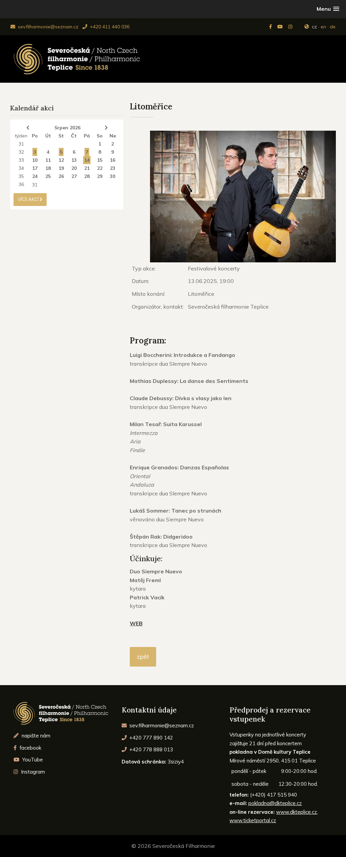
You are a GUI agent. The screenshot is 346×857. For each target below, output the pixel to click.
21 (87, 168)
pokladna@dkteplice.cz (275, 803)
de (333, 27)
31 (21, 144)
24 (35, 176)
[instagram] (291, 27)
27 (74, 176)
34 (21, 168)
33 (21, 160)
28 (87, 176)
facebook (29, 748)
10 (35, 160)
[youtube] (280, 27)
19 (61, 168)
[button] (328, 9)
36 (21, 184)
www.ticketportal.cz (252, 820)
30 (112, 176)
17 (35, 168)
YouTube (32, 759)
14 (87, 160)
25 (48, 176)
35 (21, 176)
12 (61, 160)
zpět (143, 656)
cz (314, 27)
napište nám (35, 735)
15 (99, 160)
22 (99, 168)
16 (112, 160)
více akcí (29, 199)
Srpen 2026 (67, 128)
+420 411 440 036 (109, 27)
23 (112, 168)
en (323, 27)
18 (48, 168)
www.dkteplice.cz (296, 812)
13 (74, 160)
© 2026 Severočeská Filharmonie (173, 845)
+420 (150, 737)
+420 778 (150, 749)
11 (48, 160)
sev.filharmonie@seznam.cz (47, 27)
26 (61, 176)
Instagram (32, 772)
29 (99, 176)
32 (21, 152)
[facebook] (271, 27)
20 (74, 168)
